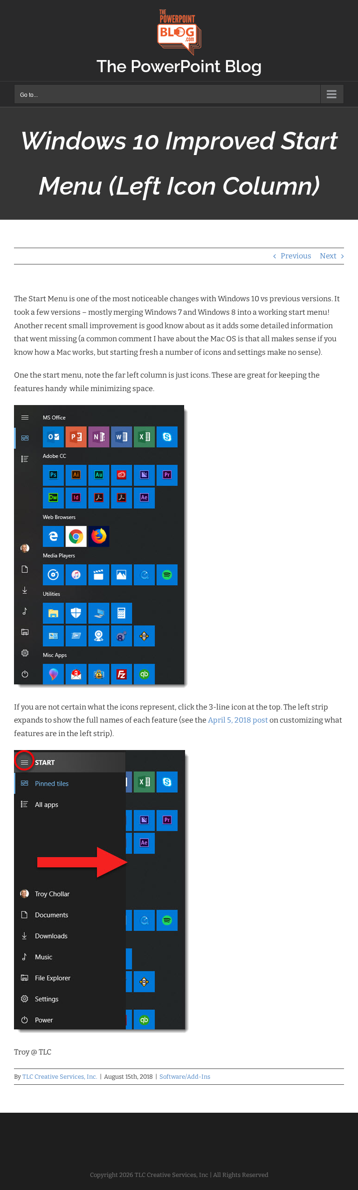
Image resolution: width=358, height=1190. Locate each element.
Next (328, 255)
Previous (296, 255)
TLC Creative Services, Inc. (59, 1076)
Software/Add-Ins (184, 1076)
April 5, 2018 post (238, 720)
